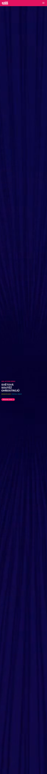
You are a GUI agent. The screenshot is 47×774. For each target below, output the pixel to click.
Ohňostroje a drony (7, 399)
